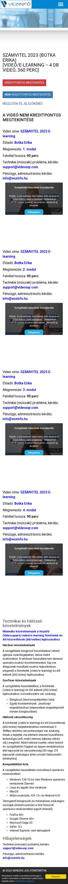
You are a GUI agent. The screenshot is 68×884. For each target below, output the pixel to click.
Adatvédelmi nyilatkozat (24, 881)
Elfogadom (55, 876)
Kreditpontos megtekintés (24, 82)
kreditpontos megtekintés (28, 94)
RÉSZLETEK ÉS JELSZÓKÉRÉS (23, 103)
